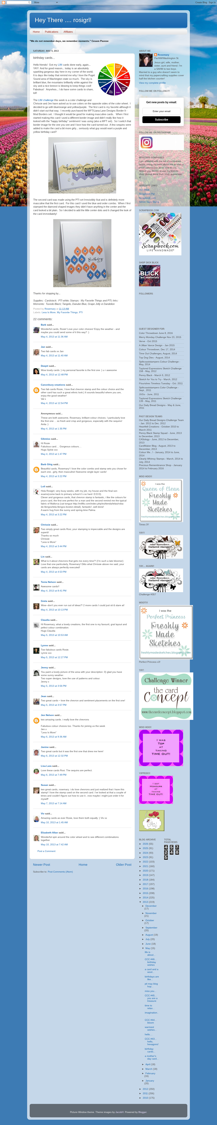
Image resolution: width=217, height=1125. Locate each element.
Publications (51, 31)
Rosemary (163, 55)
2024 (146, 853)
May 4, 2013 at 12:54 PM (54, 403)
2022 (146, 861)
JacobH (119, 1112)
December (151, 906)
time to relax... (150, 1007)
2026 (146, 844)
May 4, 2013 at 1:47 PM (53, 454)
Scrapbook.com (147, 198)
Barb (43, 325)
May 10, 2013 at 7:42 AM (54, 844)
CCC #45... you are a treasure (151, 998)
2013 (146, 902)
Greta (44, 601)
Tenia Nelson (48, 582)
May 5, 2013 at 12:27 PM (54, 657)
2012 (146, 1089)
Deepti (44, 366)
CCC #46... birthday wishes (151, 962)
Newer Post (41, 864)
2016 (146, 888)
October (149, 920)
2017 (146, 884)
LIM (59, 64)
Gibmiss (45, 439)
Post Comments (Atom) (60, 871)
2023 (146, 857)
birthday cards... (150, 1050)
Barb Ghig (47, 464)
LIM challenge (46, 100)
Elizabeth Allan (49, 832)
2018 (146, 879)
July (147, 939)
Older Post (123, 864)
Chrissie (45, 524)
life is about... (150, 953)
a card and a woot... (151, 970)
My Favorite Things (67, 312)
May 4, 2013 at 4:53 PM (53, 572)
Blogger (142, 1112)
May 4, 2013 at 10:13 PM (54, 609)
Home (36, 31)
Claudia (45, 620)
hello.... (149, 1034)
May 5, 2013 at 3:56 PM (53, 686)
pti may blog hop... (151, 985)
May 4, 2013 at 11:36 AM (54, 336)
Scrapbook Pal (147, 194)
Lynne (44, 645)
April (148, 1064)
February (150, 1073)
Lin (43, 556)
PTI (81, 312)
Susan (44, 785)
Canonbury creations (53, 385)
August (149, 935)
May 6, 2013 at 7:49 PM (53, 775)
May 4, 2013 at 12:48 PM (54, 374)
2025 (146, 848)
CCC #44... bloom (151, 1021)
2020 (146, 870)
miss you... (150, 991)
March (149, 1069)
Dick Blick (144, 190)
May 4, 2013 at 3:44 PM (53, 546)
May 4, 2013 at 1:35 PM (53, 428)
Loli (43, 486)
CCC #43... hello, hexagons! (152, 1042)
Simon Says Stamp (149, 202)
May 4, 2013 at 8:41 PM (53, 590)
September (151, 927)
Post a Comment (46, 851)
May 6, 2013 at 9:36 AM (53, 736)
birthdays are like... (152, 978)
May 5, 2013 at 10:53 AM (54, 635)
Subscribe (161, 119)
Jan (43, 347)
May (148, 948)
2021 (146, 866)
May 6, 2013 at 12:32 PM (54, 756)
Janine (45, 747)
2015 (146, 893)
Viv (42, 813)
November (151, 913)
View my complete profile (152, 83)
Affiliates (68, 31)
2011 (146, 1093)
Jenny (44, 667)
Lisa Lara (46, 766)
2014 (146, 897)
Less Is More (49, 312)
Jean (43, 696)
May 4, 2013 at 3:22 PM (53, 476)
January (149, 1080)
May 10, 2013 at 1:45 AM (54, 822)
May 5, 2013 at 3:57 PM (53, 705)
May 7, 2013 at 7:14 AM (53, 803)
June (148, 944)
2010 (146, 1098)
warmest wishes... (151, 1028)
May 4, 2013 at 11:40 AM (54, 355)
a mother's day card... (152, 1057)
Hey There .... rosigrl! (63, 19)
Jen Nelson (47, 715)
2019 (146, 875)
